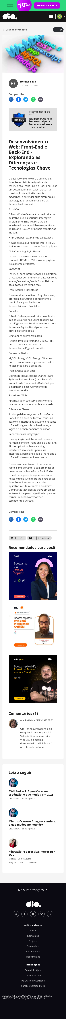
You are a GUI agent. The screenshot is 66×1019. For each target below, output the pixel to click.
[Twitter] (25, 99)
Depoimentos (33, 956)
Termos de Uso (33, 975)
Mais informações (31, 890)
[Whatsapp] (33, 99)
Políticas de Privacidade (33, 980)
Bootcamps (33, 935)
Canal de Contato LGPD (33, 985)
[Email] (40, 99)
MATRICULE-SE (45, 5)
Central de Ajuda (33, 970)
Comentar (44, 538)
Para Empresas (33, 951)
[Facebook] (18, 99)
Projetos (33, 941)
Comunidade (33, 946)
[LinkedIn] (11, 99)
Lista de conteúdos (16, 30)
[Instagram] (50, 914)
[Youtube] (33, 914)
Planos (33, 930)
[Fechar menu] (51, 17)
